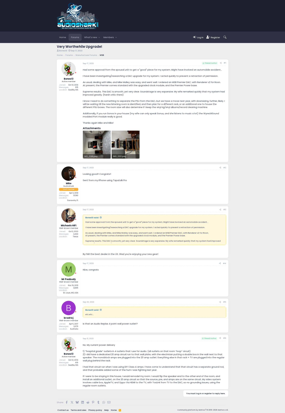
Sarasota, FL (72, 200)
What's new (90, 37)
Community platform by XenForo (202, 410)
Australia (74, 329)
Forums (75, 37)
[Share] (221, 63)
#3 (224, 209)
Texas (75, 236)
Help (106, 410)
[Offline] (76, 72)
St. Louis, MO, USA (70, 292)
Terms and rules (78, 410)
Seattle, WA (73, 90)
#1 (225, 63)
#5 (224, 302)
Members (108, 37)
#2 (224, 167)
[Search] (224, 37)
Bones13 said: (92, 217)
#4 (224, 263)
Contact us (63, 410)
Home (62, 37)
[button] (99, 37)
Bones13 (63, 50)
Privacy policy (95, 410)
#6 (224, 338)
